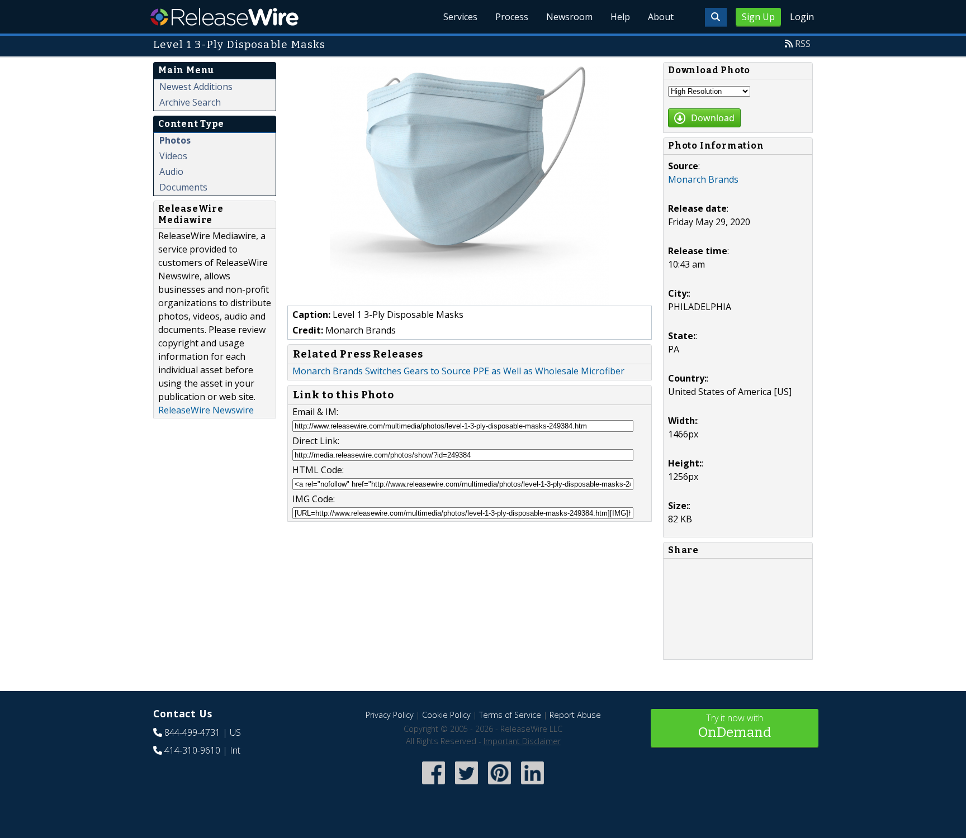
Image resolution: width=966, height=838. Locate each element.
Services (460, 17)
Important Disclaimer (522, 741)
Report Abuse (575, 715)
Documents (183, 187)
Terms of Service (510, 715)
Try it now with (734, 726)
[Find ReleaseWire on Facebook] (433, 785)
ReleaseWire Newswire (206, 410)
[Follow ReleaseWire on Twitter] (466, 785)
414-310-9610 (192, 750)
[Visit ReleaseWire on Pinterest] (499, 785)
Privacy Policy (390, 715)
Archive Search (190, 102)
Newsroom (569, 17)
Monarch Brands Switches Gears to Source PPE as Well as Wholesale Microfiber (458, 371)
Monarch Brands (703, 179)
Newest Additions (196, 86)
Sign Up (758, 17)
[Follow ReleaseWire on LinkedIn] (532, 785)
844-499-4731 (192, 732)
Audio (171, 171)
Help (620, 17)
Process (511, 17)
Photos (175, 140)
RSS (803, 43)
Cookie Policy (446, 715)
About (661, 17)
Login (802, 17)
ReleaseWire (224, 17)
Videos (173, 156)
